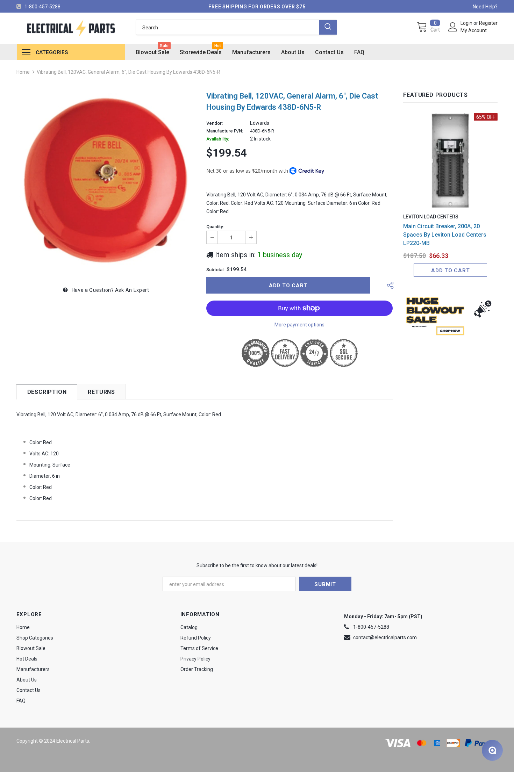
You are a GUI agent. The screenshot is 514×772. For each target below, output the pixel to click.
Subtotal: (215, 269)
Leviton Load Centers (430, 216)
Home (23, 72)
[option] (106, 182)
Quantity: (215, 226)
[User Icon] (453, 26)
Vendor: (214, 123)
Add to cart (450, 270)
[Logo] (71, 28)
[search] (227, 27)
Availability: (217, 139)
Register (488, 23)
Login (467, 23)
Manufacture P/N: (224, 131)
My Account (474, 30)
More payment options (299, 324)
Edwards (259, 123)
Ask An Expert (132, 290)
